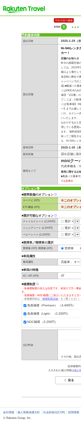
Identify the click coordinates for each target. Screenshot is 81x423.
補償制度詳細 (50, 298)
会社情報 (8, 412)
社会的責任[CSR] (54, 412)
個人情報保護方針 (28, 412)
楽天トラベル (24, 9)
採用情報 (73, 412)
